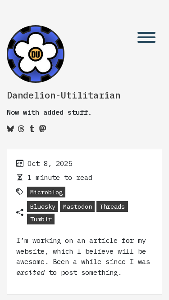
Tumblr (41, 219)
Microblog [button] (46, 192)
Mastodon (77, 206)
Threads (112, 206)
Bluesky (42, 206)
